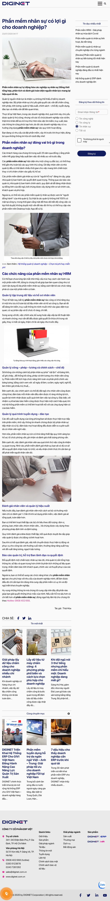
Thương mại (69, 840)
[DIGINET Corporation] (16, 3)
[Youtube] (105, 895)
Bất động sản (69, 847)
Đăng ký (92, 153)
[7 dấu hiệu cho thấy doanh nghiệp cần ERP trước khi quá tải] (61, 732)
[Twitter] (23, 618)
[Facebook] (18, 618)
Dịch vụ (66, 843)
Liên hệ (42, 857)
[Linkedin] (29, 618)
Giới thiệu (43, 836)
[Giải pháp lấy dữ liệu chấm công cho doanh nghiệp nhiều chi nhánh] (12, 642)
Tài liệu (42, 847)
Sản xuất (67, 836)
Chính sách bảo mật (48, 861)
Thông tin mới (45, 850)
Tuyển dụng (44, 854)
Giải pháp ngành (46, 843)
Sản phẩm (44, 840)
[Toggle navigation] (100, 3)
